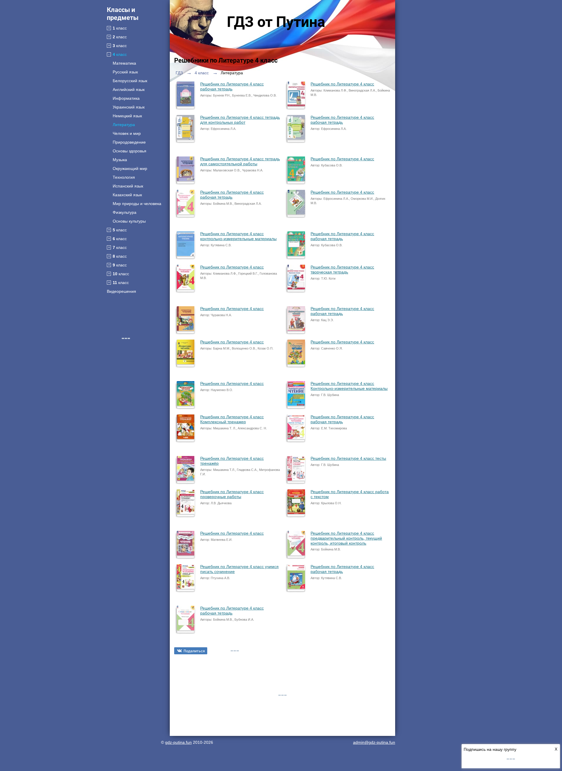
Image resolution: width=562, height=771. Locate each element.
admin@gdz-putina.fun (374, 742)
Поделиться (194, 651)
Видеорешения (121, 291)
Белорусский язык (130, 80)
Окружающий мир (130, 168)
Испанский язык (128, 186)
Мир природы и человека (137, 203)
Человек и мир (127, 133)
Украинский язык (129, 107)
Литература (124, 124)
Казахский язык (127, 194)
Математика (124, 63)
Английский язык (129, 89)
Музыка (120, 159)
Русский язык (125, 72)
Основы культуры (129, 221)
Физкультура (124, 212)
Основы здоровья (129, 151)
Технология (124, 177)
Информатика (126, 98)
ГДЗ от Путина (276, 21)
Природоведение (129, 142)
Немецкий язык (127, 115)
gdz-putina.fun (178, 742)
